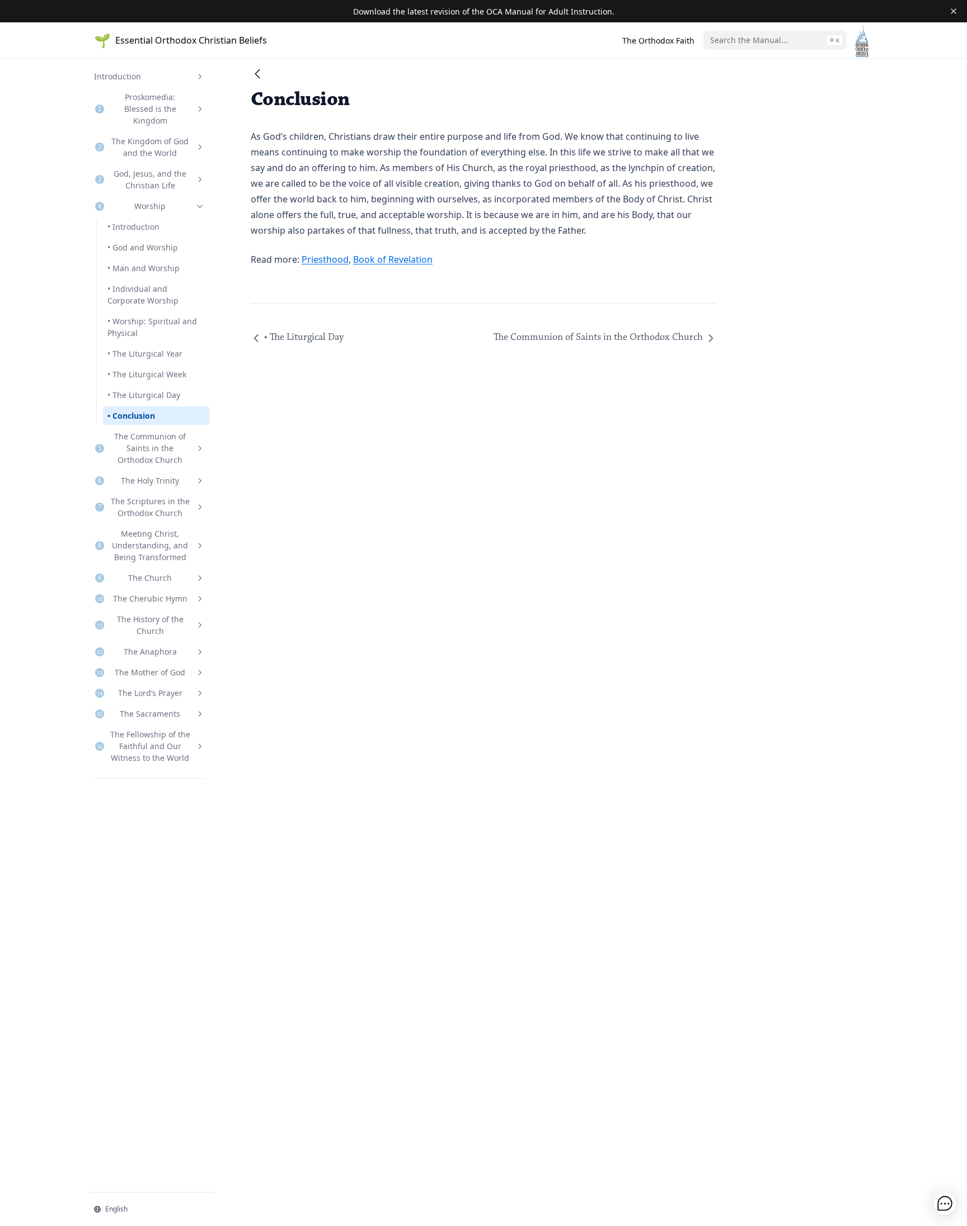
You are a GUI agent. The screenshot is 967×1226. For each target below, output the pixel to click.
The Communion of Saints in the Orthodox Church (598, 338)
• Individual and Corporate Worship (143, 294)
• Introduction (133, 226)
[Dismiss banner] (954, 11)
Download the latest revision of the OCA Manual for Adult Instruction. (483, 11)
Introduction (117, 76)
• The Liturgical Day (143, 395)
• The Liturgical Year (144, 353)
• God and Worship (142, 247)
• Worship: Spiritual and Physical (152, 327)
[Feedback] (944, 1203)
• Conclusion (131, 415)
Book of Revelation (393, 259)
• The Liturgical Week (146, 374)
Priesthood (325, 259)
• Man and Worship (143, 268)
